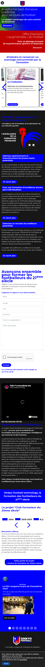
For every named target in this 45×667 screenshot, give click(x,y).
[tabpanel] (22, 598)
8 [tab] (35, 628)
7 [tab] (31, 628)
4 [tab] (20, 628)
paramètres (23, 660)
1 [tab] (9, 628)
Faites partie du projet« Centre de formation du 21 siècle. (24, 562)
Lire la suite (9, 618)
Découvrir (7, 26)
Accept (6, 663)
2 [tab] (13, 628)
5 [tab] (24, 628)
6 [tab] (28, 628)
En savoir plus (12, 104)
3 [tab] (17, 628)
